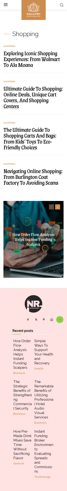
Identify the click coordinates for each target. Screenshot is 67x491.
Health (38, 368)
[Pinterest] (43, 319)
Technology (42, 477)
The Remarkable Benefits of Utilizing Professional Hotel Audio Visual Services (44, 399)
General (18, 463)
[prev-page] (51, 206)
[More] (59, 319)
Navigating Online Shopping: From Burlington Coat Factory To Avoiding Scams (32, 176)
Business (19, 373)
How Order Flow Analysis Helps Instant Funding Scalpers (33, 239)
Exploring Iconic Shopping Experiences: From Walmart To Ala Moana (31, 58)
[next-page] (57, 206)
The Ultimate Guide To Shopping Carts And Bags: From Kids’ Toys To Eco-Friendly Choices (29, 138)
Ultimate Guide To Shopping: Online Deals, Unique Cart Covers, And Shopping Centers (33, 97)
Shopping (9, 46)
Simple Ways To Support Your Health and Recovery (43, 352)
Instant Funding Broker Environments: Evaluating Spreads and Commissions (43, 451)
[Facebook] (28, 319)
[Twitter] (35, 319)
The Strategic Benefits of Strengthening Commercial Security (22, 395)
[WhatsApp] (51, 319)
